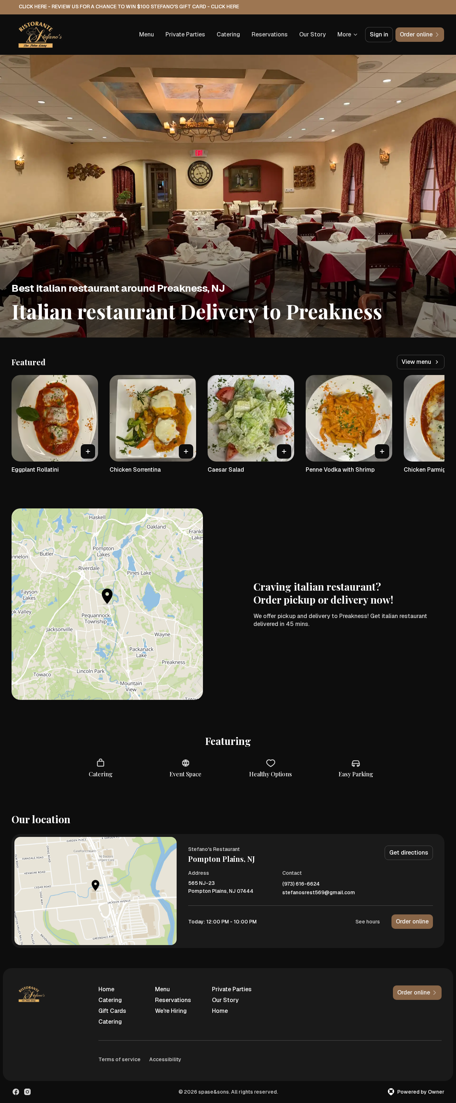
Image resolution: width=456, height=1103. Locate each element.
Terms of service (119, 1059)
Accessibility (165, 1059)
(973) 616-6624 (301, 884)
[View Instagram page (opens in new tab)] (27, 1091)
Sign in (379, 34)
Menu (146, 34)
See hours (367, 921)
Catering (228, 34)
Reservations (270, 34)
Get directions (408, 852)
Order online (412, 921)
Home (106, 989)
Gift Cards (112, 1011)
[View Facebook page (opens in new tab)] (16, 1091)
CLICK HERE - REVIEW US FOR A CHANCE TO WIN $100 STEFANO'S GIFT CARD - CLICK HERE (129, 6)
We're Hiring (171, 1011)
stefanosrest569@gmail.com (318, 892)
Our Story (312, 34)
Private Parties (185, 34)
